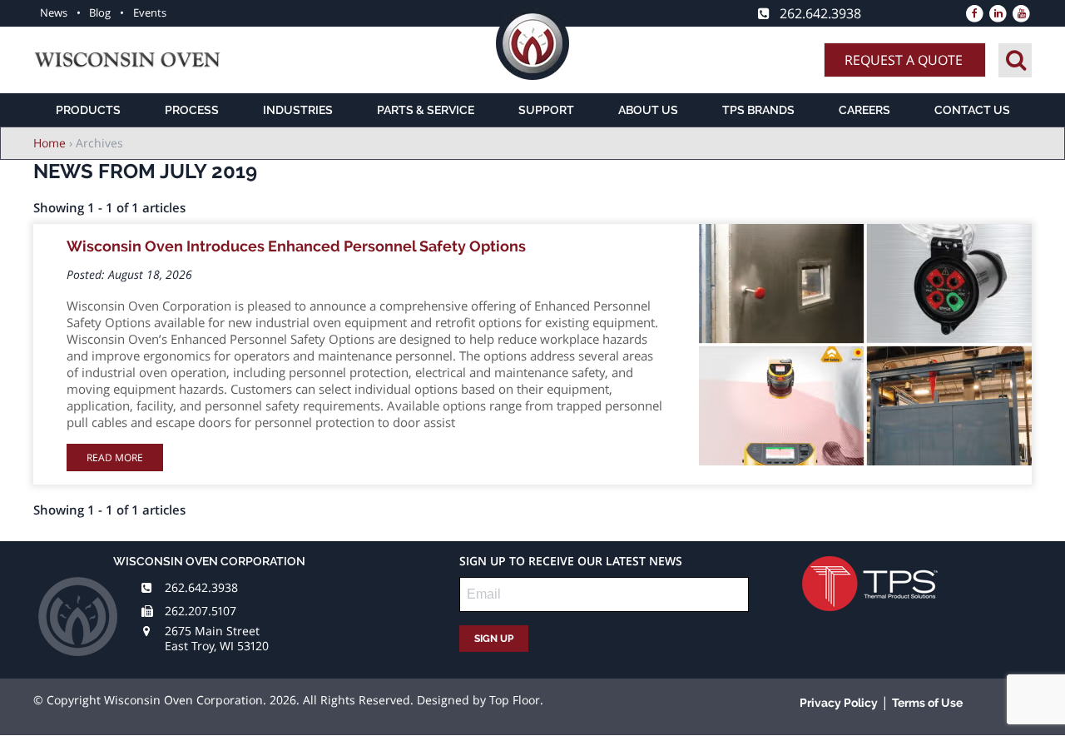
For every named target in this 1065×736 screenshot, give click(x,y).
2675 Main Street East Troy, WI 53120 (217, 638)
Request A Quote (904, 60)
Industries (298, 110)
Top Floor (514, 700)
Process (192, 110)
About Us (648, 110)
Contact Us (972, 110)
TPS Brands (758, 110)
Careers (864, 110)
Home (49, 143)
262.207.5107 (200, 611)
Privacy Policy (839, 702)
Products (88, 110)
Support (546, 110)
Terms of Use (927, 702)
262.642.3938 (201, 587)
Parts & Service (425, 110)
